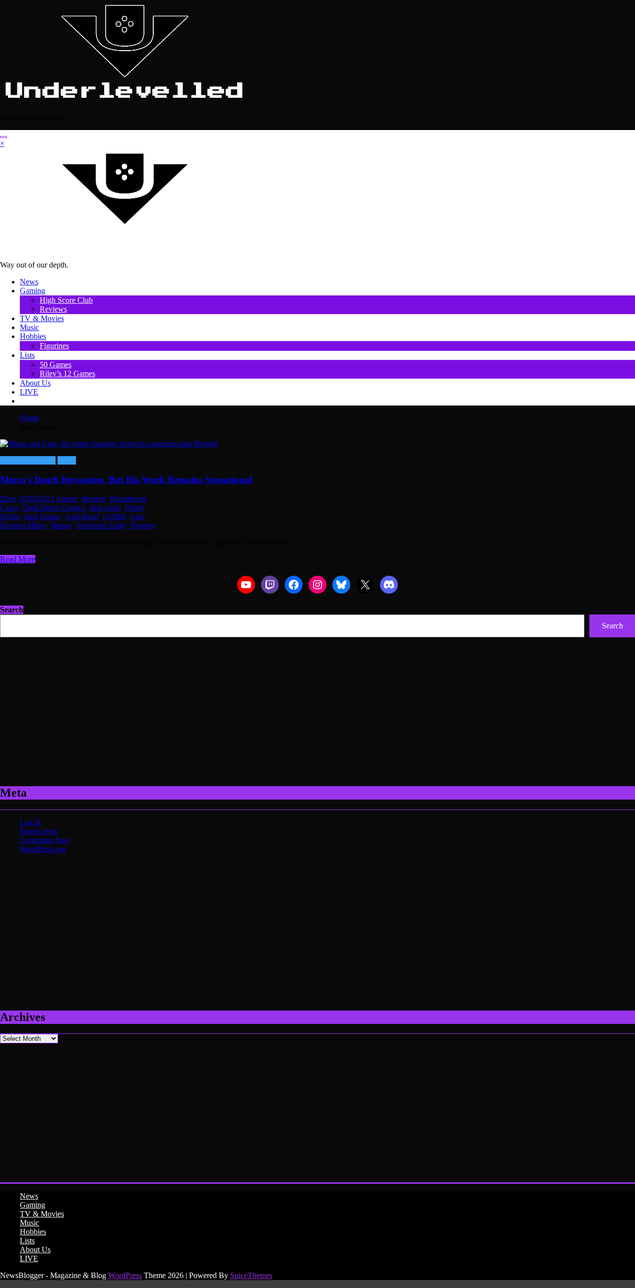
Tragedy (142, 525)
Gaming (32, 290)
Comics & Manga (28, 460)
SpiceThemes (251, 1275)
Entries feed (38, 831)
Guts (137, 516)
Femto (10, 516)
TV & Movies (42, 318)
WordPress (125, 1275)
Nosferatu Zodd (101, 525)
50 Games (55, 364)
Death (134, 507)
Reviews (53, 309)
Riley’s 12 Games (67, 373)
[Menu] (3, 137)
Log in (30, 822)
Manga (61, 525)
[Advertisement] (297, 706)
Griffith (114, 516)
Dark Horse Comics (54, 507)
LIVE (29, 392)
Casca (9, 507)
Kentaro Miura (23, 525)
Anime (66, 498)
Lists (27, 355)
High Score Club (66, 300)
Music (29, 327)
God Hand (82, 516)
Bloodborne (128, 498)
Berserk (93, 498)
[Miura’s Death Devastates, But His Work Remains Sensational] (317, 443)
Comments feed (44, 840)
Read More (17, 559)
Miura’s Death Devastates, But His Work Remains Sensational (126, 480)
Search (11, 610)
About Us (35, 383)
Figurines (54, 345)
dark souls (105, 507)
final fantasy (43, 516)
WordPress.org (43, 849)
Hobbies (33, 336)
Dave (8, 498)
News (29, 281)
